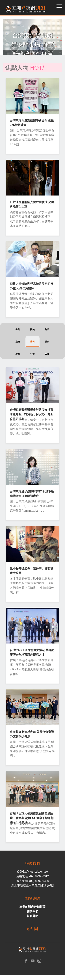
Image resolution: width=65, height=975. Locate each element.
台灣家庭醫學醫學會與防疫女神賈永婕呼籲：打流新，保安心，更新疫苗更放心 (31, 414)
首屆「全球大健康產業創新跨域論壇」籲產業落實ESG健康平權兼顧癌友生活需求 (32, 818)
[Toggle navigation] (59, 6)
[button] (14, 47)
